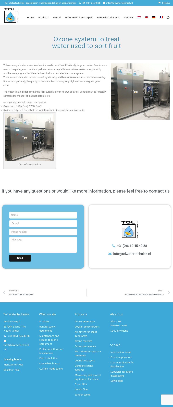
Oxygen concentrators (87, 326)
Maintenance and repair (79, 17)
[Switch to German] (153, 18)
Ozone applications (121, 357)
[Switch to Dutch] (139, 18)
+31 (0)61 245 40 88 (18, 335)
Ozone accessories (85, 346)
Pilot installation (48, 358)
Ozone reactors (83, 341)
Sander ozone (82, 394)
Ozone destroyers (85, 360)
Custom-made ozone (51, 368)
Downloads (116, 380)
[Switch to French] (161, 18)
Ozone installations (108, 17)
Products (43, 17)
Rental (57, 17)
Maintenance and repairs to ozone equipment (49, 340)
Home (30, 17)
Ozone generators (85, 321)
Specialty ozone (119, 330)
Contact (128, 17)
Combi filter (81, 389)
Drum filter (81, 384)
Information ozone (120, 352)
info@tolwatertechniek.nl (16, 347)
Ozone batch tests (49, 363)
